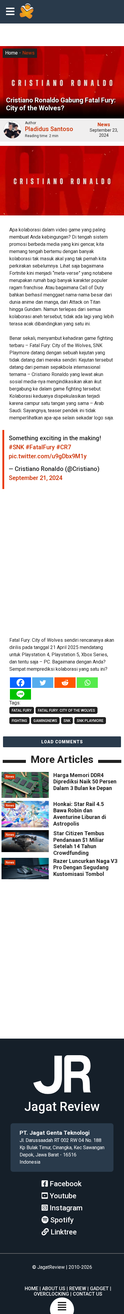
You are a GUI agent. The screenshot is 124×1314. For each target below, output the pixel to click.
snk (67, 721)
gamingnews (45, 721)
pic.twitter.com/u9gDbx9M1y (48, 456)
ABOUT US (53, 1288)
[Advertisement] (62, 566)
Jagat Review (62, 1106)
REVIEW (77, 1288)
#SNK (16, 447)
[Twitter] (42, 682)
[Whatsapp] (87, 682)
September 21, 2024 (35, 477)
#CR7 (63, 447)
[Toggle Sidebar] (11, 11)
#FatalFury (40, 447)
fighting (19, 721)
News (28, 53)
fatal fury (22, 710)
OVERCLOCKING (51, 1294)
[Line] (20, 694)
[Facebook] (20, 682)
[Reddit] (65, 682)
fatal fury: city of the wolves (66, 710)
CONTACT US (87, 1294)
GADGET (99, 1288)
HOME (31, 1288)
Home (11, 53)
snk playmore (90, 721)
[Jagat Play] (26, 11)
